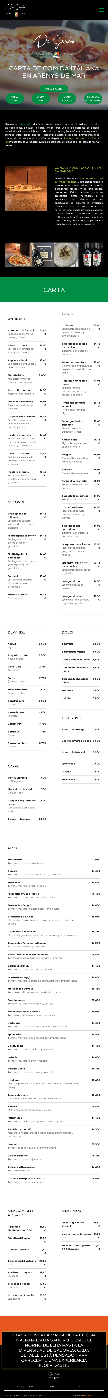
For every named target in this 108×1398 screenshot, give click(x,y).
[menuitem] (21, 1386)
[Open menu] (101, 10)
